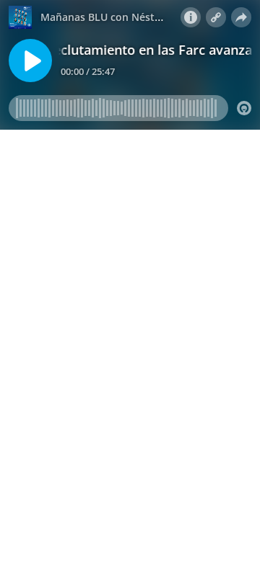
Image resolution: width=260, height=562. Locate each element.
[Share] (241, 17)
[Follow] (216, 17)
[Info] (191, 17)
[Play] (30, 60)
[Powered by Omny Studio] (244, 108)
